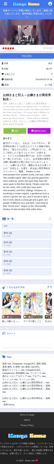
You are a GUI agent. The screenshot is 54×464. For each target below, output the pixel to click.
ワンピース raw (38, 373)
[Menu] (5, 4)
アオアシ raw (39, 376)
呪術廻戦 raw (22, 373)
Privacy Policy (27, 425)
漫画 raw (6, 363)
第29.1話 (8, 251)
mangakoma (8, 373)
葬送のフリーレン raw (13, 370)
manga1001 (29, 363)
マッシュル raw (10, 379)
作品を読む (27, 56)
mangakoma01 (33, 370)
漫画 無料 (7, 366)
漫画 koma (8, 404)
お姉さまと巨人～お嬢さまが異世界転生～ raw (25, 382)
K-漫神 (16, 366)
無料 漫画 (41, 363)
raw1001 (35, 366)
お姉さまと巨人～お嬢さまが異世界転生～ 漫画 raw (26, 400)
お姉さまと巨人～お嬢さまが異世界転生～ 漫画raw (26, 390)
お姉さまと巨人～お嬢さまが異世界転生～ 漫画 (26, 385)
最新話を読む (39, 131)
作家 (16, 131)
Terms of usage (27, 415)
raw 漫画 (25, 366)
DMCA (27, 420)
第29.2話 (8, 242)
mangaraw (17, 363)
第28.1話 (8, 270)
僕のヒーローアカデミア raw (16, 376)
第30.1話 (8, 233)
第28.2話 (8, 261)
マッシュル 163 (26, 379)
